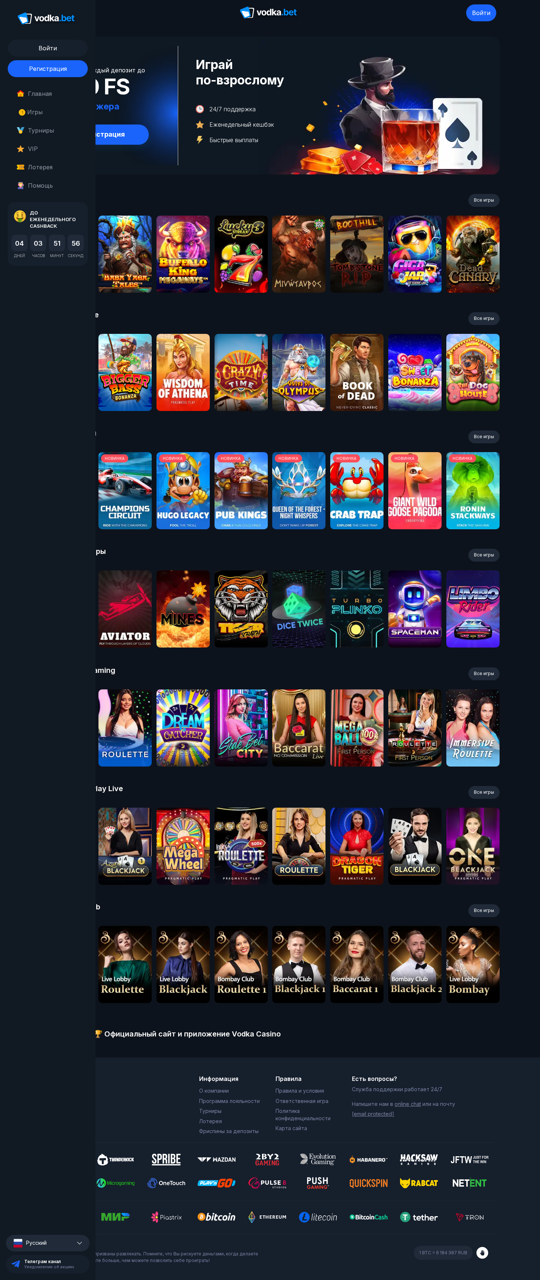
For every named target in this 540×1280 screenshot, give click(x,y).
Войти (481, 13)
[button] (48, 1243)
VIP (33, 148)
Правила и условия (300, 1091)
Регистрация (48, 68)
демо (125, 274)
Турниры (41, 130)
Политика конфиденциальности (303, 1114)
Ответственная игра (302, 1101)
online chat (408, 1104)
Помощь (40, 185)
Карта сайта (291, 1128)
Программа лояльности (229, 1101)
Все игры (484, 200)
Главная (40, 93)
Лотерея (40, 167)
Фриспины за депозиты (229, 1131)
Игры (32, 112)
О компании (214, 1091)
